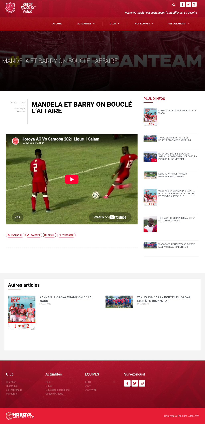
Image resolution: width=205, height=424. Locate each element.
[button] (173, 4)
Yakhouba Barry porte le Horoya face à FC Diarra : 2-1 (174, 139)
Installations (177, 23)
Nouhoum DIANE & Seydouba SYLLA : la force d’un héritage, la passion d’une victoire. (177, 156)
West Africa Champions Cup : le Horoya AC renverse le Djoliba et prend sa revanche (176, 194)
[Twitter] (188, 4)
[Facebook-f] (182, 4)
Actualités (84, 23)
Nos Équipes (142, 23)
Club (113, 23)
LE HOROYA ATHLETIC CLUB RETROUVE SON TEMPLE (172, 175)
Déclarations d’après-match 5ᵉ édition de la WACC (176, 219)
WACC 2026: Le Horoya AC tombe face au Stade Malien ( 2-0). (176, 245)
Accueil (57, 23)
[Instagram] (194, 4)
